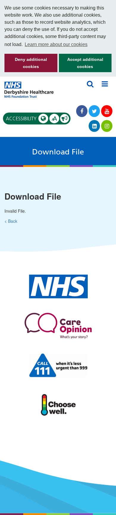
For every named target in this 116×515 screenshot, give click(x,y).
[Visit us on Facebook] (81, 111)
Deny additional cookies (25, 64)
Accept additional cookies (81, 64)
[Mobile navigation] (105, 84)
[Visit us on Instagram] (106, 126)
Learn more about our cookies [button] (56, 44)
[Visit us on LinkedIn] (94, 126)
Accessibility (31, 118)
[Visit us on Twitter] (94, 111)
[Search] (90, 84)
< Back (10, 221)
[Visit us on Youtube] (106, 111)
